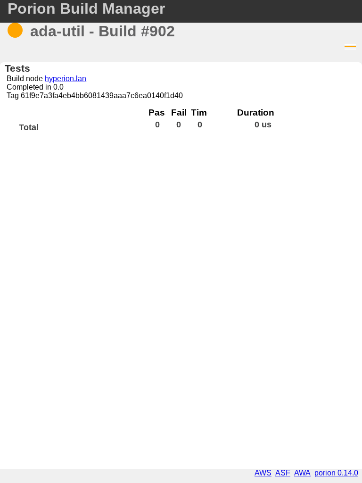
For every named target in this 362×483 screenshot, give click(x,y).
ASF (282, 473)
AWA (302, 473)
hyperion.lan (65, 79)
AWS (263, 473)
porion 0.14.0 (336, 473)
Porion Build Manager (86, 8)
